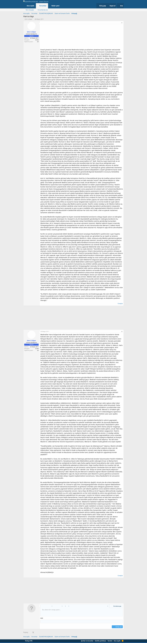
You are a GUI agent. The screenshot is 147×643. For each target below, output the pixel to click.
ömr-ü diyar (28, 19)
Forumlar (42, 6)
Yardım (110, 641)
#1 (122, 23)
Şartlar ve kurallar (87, 641)
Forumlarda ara (43, 10)
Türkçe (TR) (28, 641)
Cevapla (120, 303)
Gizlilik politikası (100, 641)
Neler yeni (55, 6)
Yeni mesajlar (30, 10)
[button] (61, 5)
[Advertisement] (81, 37)
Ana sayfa (30, 6)
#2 (122, 331)
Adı (41, 618)
